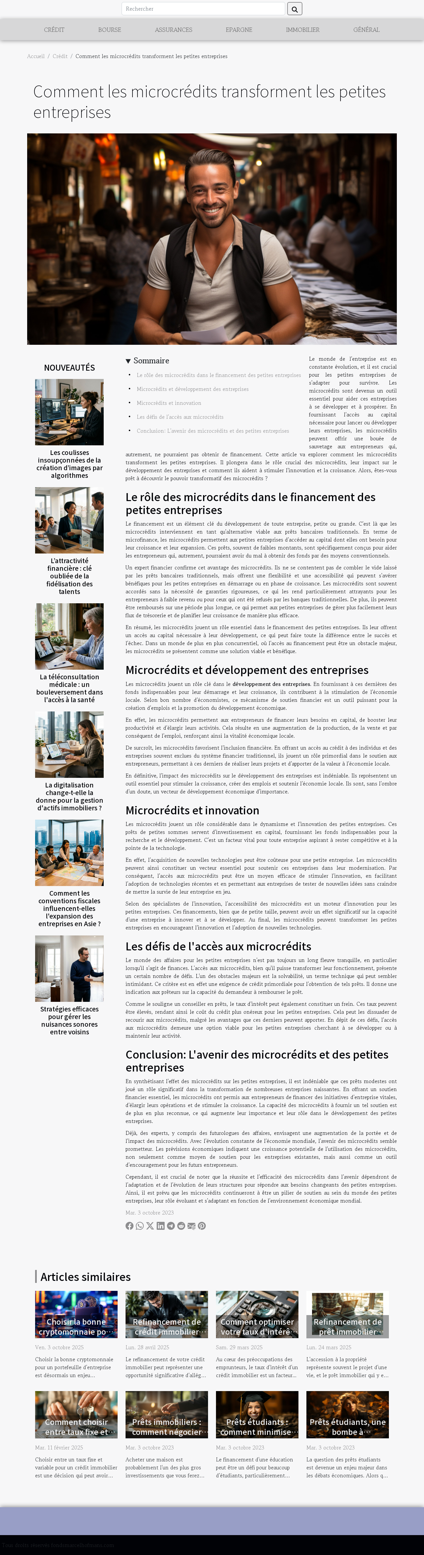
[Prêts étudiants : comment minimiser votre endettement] (257, 1414)
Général (366, 29)
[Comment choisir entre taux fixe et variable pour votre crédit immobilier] (76, 1414)
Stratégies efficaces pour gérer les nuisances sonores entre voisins (69, 1020)
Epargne (239, 29)
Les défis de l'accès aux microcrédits (180, 417)
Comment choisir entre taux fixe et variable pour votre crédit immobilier (76, 1436)
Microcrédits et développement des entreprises (193, 389)
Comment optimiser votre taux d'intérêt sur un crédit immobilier (257, 1336)
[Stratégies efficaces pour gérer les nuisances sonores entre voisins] (69, 968)
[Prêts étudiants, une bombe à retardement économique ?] (347, 1414)
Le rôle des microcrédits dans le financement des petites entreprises (219, 375)
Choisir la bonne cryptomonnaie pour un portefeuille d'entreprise (76, 1336)
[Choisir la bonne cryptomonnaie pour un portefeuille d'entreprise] (76, 1313)
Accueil (36, 56)
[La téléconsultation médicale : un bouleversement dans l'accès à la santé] (69, 635)
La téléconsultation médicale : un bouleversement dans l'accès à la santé (69, 688)
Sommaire (151, 360)
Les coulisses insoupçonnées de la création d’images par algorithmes (69, 464)
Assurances (173, 29)
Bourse (109, 29)
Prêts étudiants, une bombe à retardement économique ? (348, 1436)
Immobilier (303, 29)
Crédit (54, 29)
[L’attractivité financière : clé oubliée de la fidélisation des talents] (69, 520)
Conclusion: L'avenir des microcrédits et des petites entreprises (213, 431)
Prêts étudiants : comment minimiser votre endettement (257, 1431)
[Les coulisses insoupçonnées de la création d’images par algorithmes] (69, 411)
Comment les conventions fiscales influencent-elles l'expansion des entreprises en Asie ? (69, 908)
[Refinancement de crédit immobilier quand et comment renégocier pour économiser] (167, 1313)
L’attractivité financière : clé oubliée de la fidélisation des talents (69, 576)
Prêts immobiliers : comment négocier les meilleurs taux (166, 1431)
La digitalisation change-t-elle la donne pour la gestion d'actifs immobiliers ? (69, 796)
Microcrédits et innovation (169, 403)
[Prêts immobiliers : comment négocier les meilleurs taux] (167, 1414)
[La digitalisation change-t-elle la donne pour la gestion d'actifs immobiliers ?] (69, 744)
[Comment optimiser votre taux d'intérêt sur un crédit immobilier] (257, 1313)
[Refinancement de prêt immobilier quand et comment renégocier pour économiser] (347, 1313)
